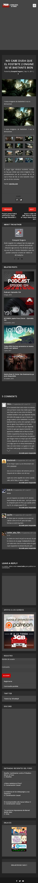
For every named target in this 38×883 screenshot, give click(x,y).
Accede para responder (27, 453)
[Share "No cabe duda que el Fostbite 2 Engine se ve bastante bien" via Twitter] (21, 200)
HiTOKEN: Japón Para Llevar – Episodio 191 (19, 319)
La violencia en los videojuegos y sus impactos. (16, 792)
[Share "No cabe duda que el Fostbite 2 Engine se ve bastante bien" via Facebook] (17, 200)
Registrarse (8, 681)
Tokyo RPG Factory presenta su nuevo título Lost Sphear (19, 347)
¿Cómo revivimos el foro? (13, 783)
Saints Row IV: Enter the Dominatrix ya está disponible (19, 375)
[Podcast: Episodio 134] (19, 280)
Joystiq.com (13, 184)
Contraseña (6, 667)
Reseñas (9, 777)
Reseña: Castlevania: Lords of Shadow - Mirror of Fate (18, 774)
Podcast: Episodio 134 (12, 292)
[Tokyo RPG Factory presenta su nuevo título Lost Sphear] (19, 334)
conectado (21, 566)
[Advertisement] (19, 31)
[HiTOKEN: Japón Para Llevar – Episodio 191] (19, 306)
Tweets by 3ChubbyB (11, 699)
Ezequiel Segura (17, 71)
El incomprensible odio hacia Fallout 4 (17, 802)
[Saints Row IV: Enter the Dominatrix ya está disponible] (19, 362)
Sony (7, 814)
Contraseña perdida (11, 686)
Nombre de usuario (8, 659)
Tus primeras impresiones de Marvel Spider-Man (17, 811)
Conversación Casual (13, 785)
